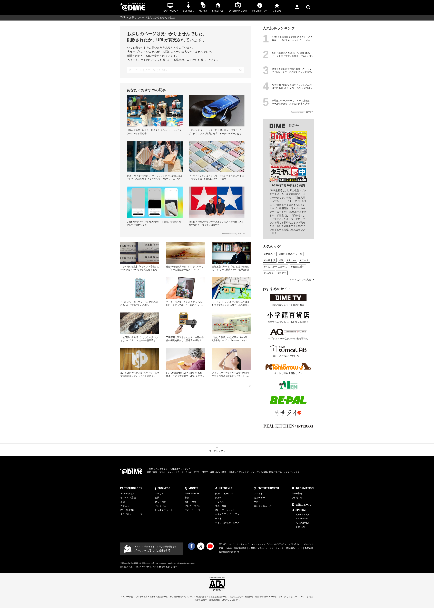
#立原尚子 (269, 254)
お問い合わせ (295, 544)
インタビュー (161, 505)
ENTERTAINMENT (268, 488)
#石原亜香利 (297, 266)
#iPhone (291, 260)
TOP (123, 17)
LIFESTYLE (225, 488)
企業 (157, 497)
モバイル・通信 (128, 497)
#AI (281, 260)
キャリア (159, 493)
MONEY (193, 488)
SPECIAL (300, 510)
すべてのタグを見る (300, 279)
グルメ (218, 497)
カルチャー (259, 497)
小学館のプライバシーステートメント (266, 548)
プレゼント (297, 497)
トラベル (219, 501)
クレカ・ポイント (194, 505)
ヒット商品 (160, 501)
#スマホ (282, 272)
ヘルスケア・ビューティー (228, 514)
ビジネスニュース (164, 510)
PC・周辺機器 (127, 510)
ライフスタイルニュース (227, 522)
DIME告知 (297, 493)
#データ (304, 260)
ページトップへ (217, 450)
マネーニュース (192, 510)
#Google (268, 272)
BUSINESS (163, 488)
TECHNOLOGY (133, 488)
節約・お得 (190, 501)
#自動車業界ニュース (290, 254)
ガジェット (125, 505)
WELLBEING (301, 518)
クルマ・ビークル (224, 493)
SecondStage (302, 514)
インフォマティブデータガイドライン (268, 544)
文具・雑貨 (220, 505)
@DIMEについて (226, 544)
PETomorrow (302, 522)
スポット (258, 493)
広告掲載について (294, 548)
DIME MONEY (192, 493)
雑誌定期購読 (240, 548)
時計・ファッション (225, 510)
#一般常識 (269, 260)
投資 (187, 497)
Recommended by (229, 234)
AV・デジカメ (127, 493)
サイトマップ (243, 544)
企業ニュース (303, 504)
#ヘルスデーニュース (275, 266)
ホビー (257, 501)
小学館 (229, 548)
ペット (218, 518)
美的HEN (300, 527)
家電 (122, 501)
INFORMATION (304, 488)
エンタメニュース (263, 505)
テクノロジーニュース (131, 514)
